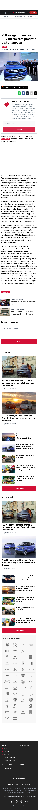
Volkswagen (5, 139)
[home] (2, 16)
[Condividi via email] (31, 93)
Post (19, 341)
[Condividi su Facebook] (23, 93)
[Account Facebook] (12, 801)
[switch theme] (5, 12)
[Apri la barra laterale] (2, 12)
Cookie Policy (25, 785)
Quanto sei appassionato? (15, 17)
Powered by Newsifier (19, 806)
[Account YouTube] (26, 801)
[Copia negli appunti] (35, 93)
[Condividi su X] (27, 93)
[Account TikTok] (21, 801)
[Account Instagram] (16, 801)
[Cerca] (36, 17)
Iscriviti (19, 129)
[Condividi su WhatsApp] (19, 93)
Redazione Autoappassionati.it (14, 49)
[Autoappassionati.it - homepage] (19, 12)
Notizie (4, 47)
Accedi (33, 12)
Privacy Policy (13, 785)
